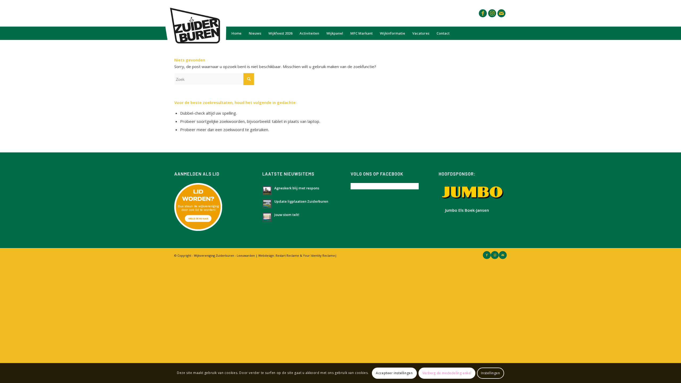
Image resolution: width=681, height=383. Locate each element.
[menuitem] (236, 33)
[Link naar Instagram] (492, 13)
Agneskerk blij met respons (296, 188)
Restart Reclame (287, 255)
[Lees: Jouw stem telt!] (267, 217)
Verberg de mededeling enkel (446, 372)
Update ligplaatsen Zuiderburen (301, 201)
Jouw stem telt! (286, 214)
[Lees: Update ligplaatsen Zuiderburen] (267, 204)
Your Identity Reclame (319, 255)
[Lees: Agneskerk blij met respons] (267, 190)
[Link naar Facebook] (483, 13)
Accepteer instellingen (394, 372)
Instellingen (490, 372)
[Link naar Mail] (501, 13)
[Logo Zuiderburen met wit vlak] (194, 13)
